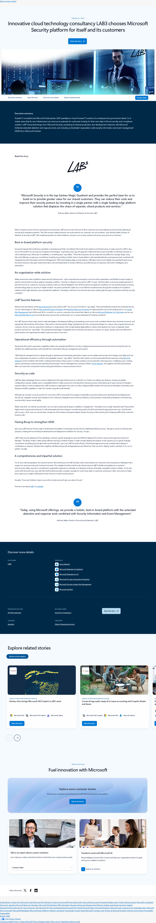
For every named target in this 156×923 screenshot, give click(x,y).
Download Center (75, 902)
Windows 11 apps (50, 902)
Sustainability (5, 913)
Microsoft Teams (88, 908)
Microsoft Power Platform (39, 910)
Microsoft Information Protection (51, 309)
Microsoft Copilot (26, 902)
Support (133, 902)
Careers (77, 910)
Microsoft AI (4, 908)
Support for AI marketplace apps (134, 908)
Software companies (56, 910)
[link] (15, 98)
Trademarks (65, 921)
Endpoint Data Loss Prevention (78, 309)
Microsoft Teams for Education (27, 905)
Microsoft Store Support (91, 902)
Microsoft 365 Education (48, 905)
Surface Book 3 (5, 902)
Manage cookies (44, 921)
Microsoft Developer (102, 908)
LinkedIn (40, 486)
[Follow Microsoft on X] (25, 890)
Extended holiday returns (109, 902)
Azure (25, 908)
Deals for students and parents (107, 905)
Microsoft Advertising (58, 908)
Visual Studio (69, 910)
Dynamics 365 (33, 908)
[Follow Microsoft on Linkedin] (36, 890)
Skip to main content (8, 1)
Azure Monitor (97, 363)
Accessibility (148, 910)
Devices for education (8, 905)
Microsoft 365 (39, 902)
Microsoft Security (45, 306)
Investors (123, 910)
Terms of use (55, 921)
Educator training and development (83, 905)
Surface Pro (16, 902)
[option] (17, 656)
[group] (41, 696)
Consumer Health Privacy (9, 921)
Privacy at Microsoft (112, 910)
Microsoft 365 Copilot (74, 908)
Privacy (35, 921)
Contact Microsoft (25, 921)
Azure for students (126, 905)
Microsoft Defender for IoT (24, 315)
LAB (32, 486)
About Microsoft (87, 910)
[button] (77, 41)
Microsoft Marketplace (21, 910)
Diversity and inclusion (135, 910)
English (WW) (5, 916)
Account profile (63, 902)
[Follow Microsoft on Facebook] (30, 890)
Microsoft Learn (116, 908)
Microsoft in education (145, 902)
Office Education (63, 905)
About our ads (75, 921)
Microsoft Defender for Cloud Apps (111, 312)
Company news (99, 910)
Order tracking (124, 902)
